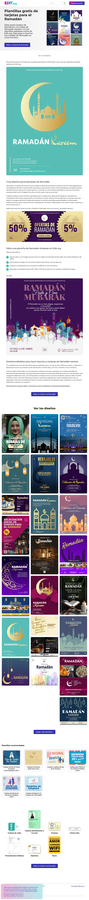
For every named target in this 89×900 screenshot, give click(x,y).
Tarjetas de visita (14, 833)
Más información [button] (31, 891)
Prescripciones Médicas (14, 856)
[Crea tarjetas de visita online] (14, 827)
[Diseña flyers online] (54, 845)
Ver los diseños (44, 56)
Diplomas (34, 856)
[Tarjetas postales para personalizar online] (54, 827)
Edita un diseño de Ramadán (17, 45)
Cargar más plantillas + (44, 732)
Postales (54, 833)
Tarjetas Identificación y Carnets (34, 832)
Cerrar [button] (20, 895)
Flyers (54, 856)
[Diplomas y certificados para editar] (34, 850)
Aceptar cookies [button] (10, 895)
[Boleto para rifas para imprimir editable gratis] (74, 829)
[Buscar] (64, 3)
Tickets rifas (74, 833)
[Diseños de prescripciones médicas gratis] (14, 845)
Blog (42, 886)
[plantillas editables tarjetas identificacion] (34, 820)
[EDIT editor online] (10, 3)
